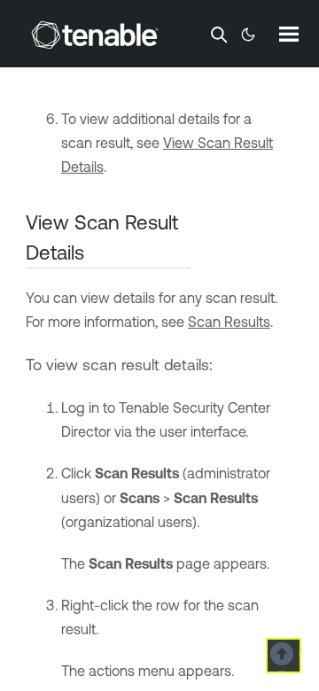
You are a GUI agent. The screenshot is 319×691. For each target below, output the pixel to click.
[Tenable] (94, 34)
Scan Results (229, 322)
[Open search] (219, 34)
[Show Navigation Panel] (289, 33)
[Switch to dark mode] (248, 34)
